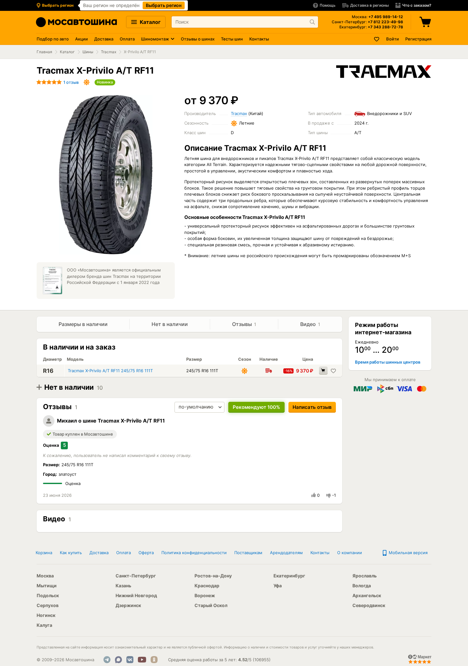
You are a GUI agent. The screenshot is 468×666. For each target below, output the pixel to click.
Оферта (146, 552)
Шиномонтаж (155, 38)
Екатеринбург (289, 575)
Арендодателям (286, 552)
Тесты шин (232, 38)
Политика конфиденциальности (194, 552)
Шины (87, 51)
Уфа (277, 585)
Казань (123, 585)
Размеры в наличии (83, 324)
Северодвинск (368, 605)
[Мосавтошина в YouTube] (142, 659)
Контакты (259, 38)
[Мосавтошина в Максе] (118, 659)
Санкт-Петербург (136, 575)
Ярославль (364, 575)
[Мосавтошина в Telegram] (106, 659)
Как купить (71, 552)
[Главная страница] (76, 22)
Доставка (103, 38)
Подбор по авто (53, 38)
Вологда (361, 585)
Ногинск (46, 615)
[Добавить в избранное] (333, 370)
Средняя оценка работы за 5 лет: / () (219, 659)
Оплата (127, 38)
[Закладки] (377, 39)
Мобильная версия (407, 552)
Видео (310, 324)
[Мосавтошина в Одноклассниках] (154, 659)
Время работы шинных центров (387, 362)
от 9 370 (211, 100)
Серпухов (48, 605)
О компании (349, 552)
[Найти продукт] (312, 22)
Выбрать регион (163, 5)
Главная (44, 51)
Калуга (44, 625)
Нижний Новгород (136, 595)
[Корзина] (426, 22)
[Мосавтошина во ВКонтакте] (129, 659)
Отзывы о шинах (198, 38)
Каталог (149, 22)
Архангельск (366, 595)
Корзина (44, 552)
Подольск (48, 595)
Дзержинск (128, 605)
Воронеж (205, 595)
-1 (334, 495)
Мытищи (47, 585)
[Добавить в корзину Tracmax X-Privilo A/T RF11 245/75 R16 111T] (323, 370)
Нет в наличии (170, 324)
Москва (45, 575)
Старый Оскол (211, 605)
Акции (81, 38)
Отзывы (244, 324)
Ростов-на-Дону (213, 575)
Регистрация (418, 38)
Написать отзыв (312, 407)
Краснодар (207, 585)
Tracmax (108, 51)
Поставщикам (248, 552)
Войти (392, 38)
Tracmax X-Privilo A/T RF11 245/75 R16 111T (110, 370)
